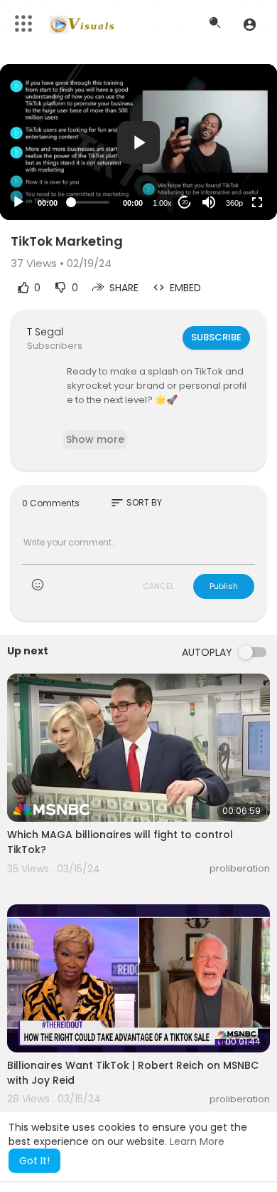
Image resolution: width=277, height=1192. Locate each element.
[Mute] (209, 202)
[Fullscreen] (257, 202)
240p (230, 146)
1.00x (162, 203)
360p (234, 203)
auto (229, 168)
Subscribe (216, 337)
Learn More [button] (197, 1141)
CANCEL (158, 586)
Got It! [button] (34, 1161)
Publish (224, 586)
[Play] (18, 202)
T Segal (45, 332)
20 (185, 202)
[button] (249, 24)
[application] (138, 142)
